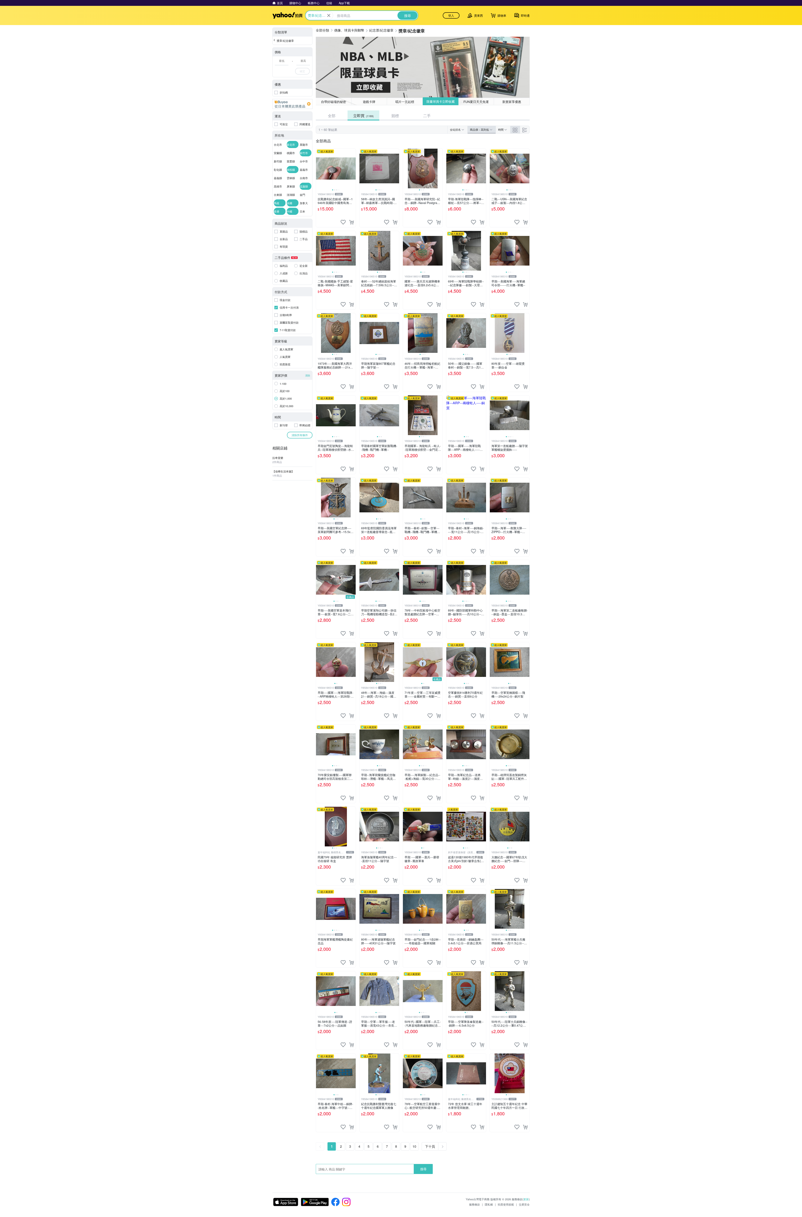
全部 (331, 115)
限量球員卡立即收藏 (440, 101)
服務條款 (474, 1204)
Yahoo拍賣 (287, 15)
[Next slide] (353, 168)
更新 (526, 1199)
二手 (427, 115)
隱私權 (489, 1204)
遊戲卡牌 (369, 101)
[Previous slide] (318, 168)
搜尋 (423, 1169)
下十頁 (430, 1146)
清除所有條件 (300, 435)
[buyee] (292, 104)
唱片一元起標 (404, 101)
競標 (395, 115)
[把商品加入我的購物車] (351, 222)
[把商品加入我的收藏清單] (343, 222)
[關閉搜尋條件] (328, 15)
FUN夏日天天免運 (476, 101)
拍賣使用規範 (506, 1204)
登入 (451, 15)
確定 (302, 71)
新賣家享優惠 (511, 101)
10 (414, 1146)
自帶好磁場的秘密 (333, 101)
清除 (307, 375)
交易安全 (524, 1204)
